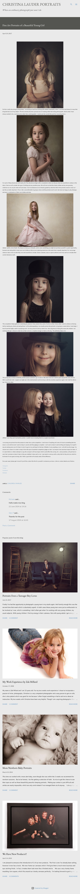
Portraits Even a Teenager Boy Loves (19, 595)
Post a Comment (8, 525)
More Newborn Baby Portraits (17, 767)
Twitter (4, 468)
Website (4, 473)
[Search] (71, 3)
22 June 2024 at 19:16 (17, 506)
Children (11, 483)
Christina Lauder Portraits (31, 4)
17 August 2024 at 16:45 (18, 520)
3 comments (14, 876)
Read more (73, 618)
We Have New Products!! (14, 854)
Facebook (5, 470)
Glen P (11, 513)
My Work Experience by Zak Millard (19, 681)
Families (18, 483)
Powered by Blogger (41, 888)
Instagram (5, 466)
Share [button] (72, 483)
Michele (12, 499)
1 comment (13, 618)
